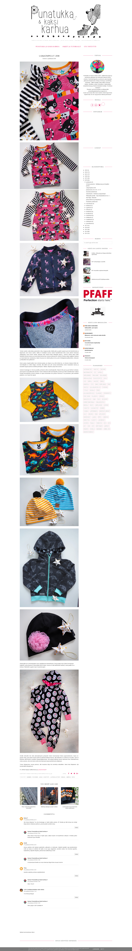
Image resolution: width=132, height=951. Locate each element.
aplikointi (105, 399)
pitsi (92, 384)
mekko (63, 777)
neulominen (103, 375)
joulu (41, 777)
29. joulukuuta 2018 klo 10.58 (34, 833)
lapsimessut (101, 420)
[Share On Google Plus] (77, 773)
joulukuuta (88, 182)
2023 (86, 170)
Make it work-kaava (100, 384)
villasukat (99, 393)
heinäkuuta (89, 211)
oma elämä (95, 375)
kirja (94, 399)
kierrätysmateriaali (89, 402)
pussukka (105, 387)
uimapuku (105, 417)
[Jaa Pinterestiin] (74, 773)
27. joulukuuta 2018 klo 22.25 (30, 844)
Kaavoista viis (87, 399)
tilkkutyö (86, 408)
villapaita (94, 396)
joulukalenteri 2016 (89, 393)
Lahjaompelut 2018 (91, 187)
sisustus (86, 387)
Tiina (25, 868)
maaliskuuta (89, 219)
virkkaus (101, 396)
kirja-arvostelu (100, 402)
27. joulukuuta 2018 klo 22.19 (30, 819)
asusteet (96, 381)
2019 (86, 178)
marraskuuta (89, 203)
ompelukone (98, 405)
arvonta (91, 414)
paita (73, 777)
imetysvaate (99, 426)
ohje (109, 384)
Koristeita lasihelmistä (91, 191)
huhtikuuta (88, 217)
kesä (96, 414)
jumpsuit (107, 426)
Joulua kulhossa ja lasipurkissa (93, 199)
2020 (86, 176)
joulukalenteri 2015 (95, 387)
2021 (86, 174)
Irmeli (25, 843)
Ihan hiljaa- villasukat (91, 197)
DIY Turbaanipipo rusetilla (98, 261)
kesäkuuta (88, 213)
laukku (94, 417)
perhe (98, 390)
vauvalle (92, 390)
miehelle (86, 405)
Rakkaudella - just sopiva (91, 327)
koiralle (92, 429)
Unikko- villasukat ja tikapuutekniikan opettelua (101, 253)
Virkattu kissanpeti (90, 358)
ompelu (68, 777)
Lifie (85, 381)
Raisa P (26, 818)
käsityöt (46, 777)
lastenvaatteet (55, 777)
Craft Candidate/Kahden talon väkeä (34, 889)
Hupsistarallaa (89, 348)
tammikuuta (89, 223)
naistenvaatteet (88, 372)
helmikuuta (89, 221)
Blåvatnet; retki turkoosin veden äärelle (95, 335)
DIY (95, 372)
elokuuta (88, 209)
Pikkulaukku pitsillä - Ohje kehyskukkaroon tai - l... (98, 195)
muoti (91, 405)
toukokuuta (89, 215)
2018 (86, 180)
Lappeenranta (93, 411)
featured (35, 777)
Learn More (96, 949)
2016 (86, 227)
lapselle (100, 372)
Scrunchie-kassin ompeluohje (92, 342)
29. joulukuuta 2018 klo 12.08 (34, 860)
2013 (86, 233)
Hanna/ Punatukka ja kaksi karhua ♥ (38, 831)
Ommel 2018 (107, 429)
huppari (106, 405)
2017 (86, 225)
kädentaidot (87, 417)
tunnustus (99, 423)
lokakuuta (88, 205)
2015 (86, 229)
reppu (99, 417)
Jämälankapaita (89, 350)
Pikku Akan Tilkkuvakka (91, 325)
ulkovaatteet (94, 408)
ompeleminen (87, 375)
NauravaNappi (89, 333)
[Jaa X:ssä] (71, 773)
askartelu (86, 384)
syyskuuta (88, 207)
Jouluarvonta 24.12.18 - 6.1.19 (93, 189)
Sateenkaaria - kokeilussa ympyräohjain (96, 193)
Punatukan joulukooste (92, 201)
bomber (29, 777)
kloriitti (94, 420)
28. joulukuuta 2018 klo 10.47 (30, 869)
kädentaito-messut (104, 411)
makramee (99, 429)
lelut (85, 414)
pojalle (92, 423)
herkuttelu (87, 420)
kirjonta (86, 429)
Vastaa (76, 827)
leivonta (86, 423)
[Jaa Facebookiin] (68, 773)
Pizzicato (87, 356)
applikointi (102, 414)
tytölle (86, 390)
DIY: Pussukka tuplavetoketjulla (100, 270)
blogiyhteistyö (98, 378)
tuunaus (86, 411)
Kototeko (87, 340)
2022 (86, 172)
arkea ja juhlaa (88, 378)
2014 (86, 231)
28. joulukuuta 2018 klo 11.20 (30, 891)
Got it (102, 949)
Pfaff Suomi (87, 396)
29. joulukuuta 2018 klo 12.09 (34, 881)
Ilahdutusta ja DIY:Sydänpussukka (100, 279)
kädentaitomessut (89, 432)
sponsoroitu (107, 393)
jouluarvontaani (42, 769)
